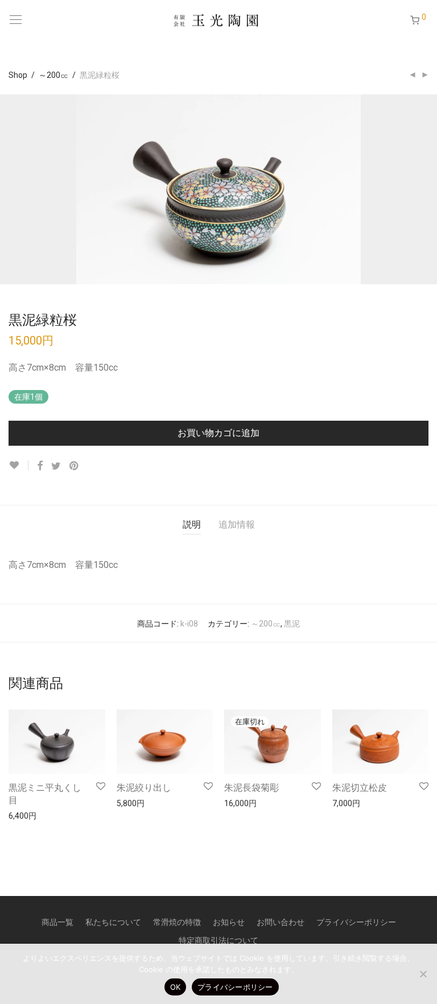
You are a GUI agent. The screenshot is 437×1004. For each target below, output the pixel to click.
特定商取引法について (218, 940)
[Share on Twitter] (56, 466)
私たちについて (113, 922)
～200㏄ (53, 75)
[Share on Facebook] (40, 466)
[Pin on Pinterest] (74, 466)
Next (426, 189)
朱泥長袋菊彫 (251, 787)
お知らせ (229, 922)
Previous (11, 189)
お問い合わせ (280, 922)
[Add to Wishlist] (18, 465)
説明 (192, 524)
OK (175, 986)
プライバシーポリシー (356, 922)
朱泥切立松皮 (359, 787)
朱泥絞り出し (144, 787)
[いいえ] (422, 974)
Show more (23, 815)
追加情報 (236, 524)
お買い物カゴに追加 (218, 433)
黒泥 (292, 623)
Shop (18, 75)
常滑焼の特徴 (177, 922)
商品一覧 (57, 922)
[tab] (192, 525)
